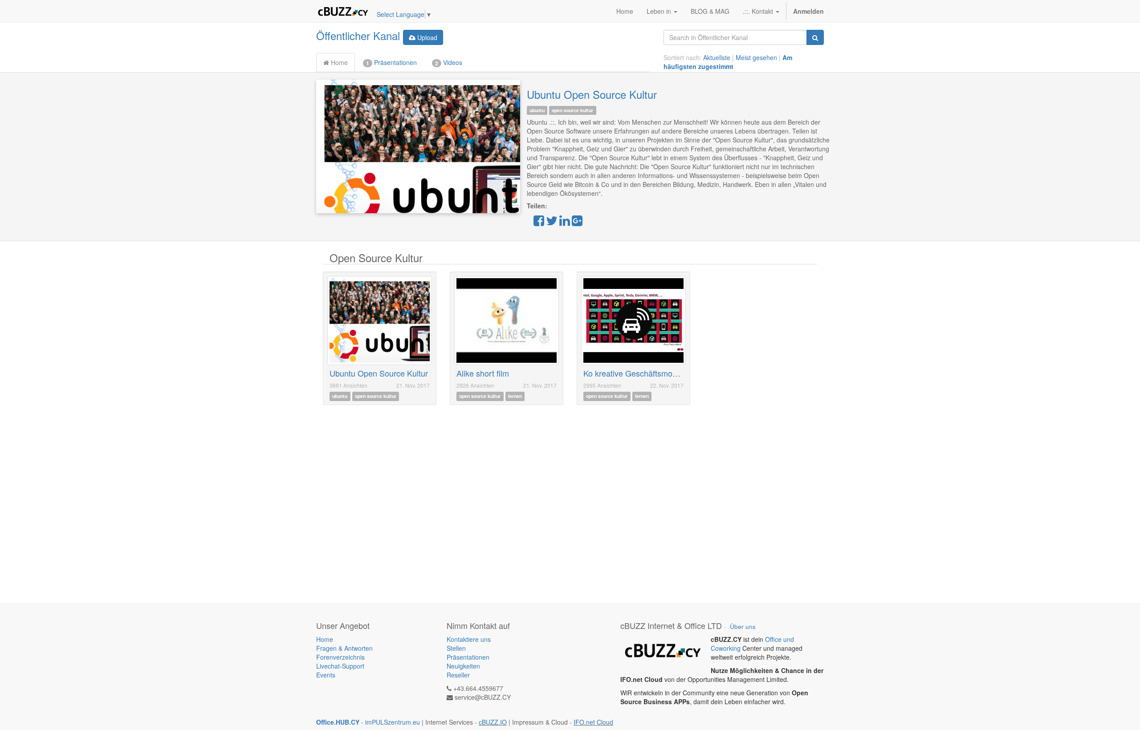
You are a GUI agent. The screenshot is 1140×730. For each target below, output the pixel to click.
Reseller (458, 674)
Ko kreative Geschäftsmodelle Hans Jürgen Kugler (672, 373)
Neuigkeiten (463, 665)
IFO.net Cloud (593, 722)
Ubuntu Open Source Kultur (592, 94)
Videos (448, 62)
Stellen (456, 648)
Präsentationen (391, 62)
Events (325, 674)
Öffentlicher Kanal (358, 35)
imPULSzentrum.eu (392, 722)
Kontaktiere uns (469, 639)
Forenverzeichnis (340, 657)
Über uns (743, 626)
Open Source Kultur (376, 257)
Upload (426, 37)
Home (338, 62)
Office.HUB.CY (337, 722)
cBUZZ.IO (493, 722)
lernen (515, 396)
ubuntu (537, 110)
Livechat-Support (340, 665)
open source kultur (572, 110)
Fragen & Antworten (345, 648)
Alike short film (482, 373)
